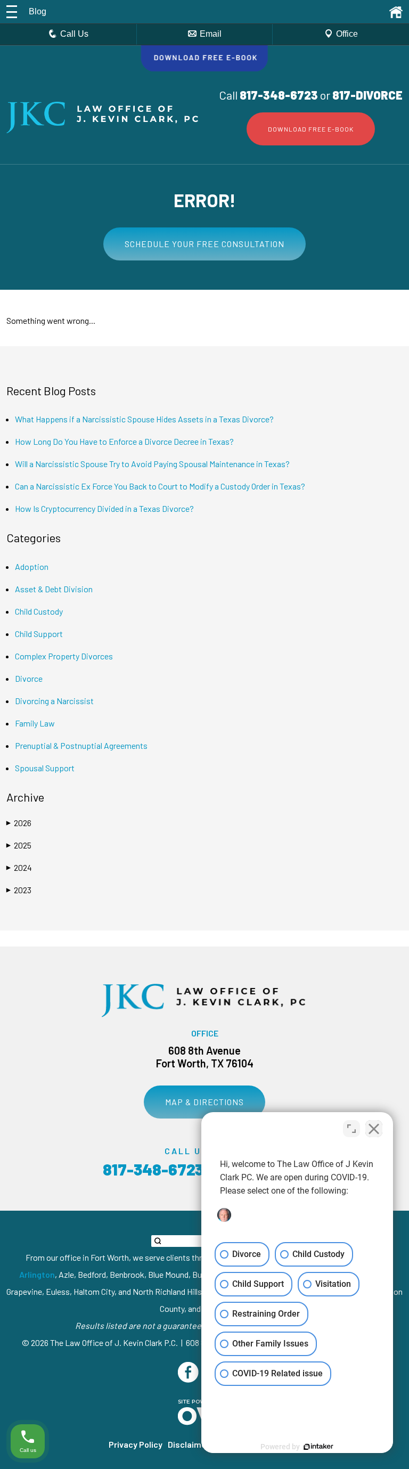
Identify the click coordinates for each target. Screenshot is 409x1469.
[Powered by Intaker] (318, 1446)
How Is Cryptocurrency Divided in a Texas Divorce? (104, 508)
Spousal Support (45, 768)
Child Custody (39, 611)
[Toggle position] (351, 1128)
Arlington (37, 1274)
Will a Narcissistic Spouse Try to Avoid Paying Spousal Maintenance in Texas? (152, 464)
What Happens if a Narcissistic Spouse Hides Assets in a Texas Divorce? (144, 419)
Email (211, 33)
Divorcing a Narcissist (54, 701)
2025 (18, 845)
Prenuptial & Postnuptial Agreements (81, 745)
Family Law (35, 723)
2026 (18, 823)
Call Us (74, 33)
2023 (18, 890)
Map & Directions (204, 1102)
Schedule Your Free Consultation (204, 244)
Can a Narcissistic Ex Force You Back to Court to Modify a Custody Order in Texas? (160, 486)
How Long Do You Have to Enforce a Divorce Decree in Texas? (124, 441)
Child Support (39, 634)
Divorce (29, 678)
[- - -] (11, 11)
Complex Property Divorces (64, 656)
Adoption (31, 566)
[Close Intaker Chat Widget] (373, 1128)
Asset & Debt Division (54, 589)
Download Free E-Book (311, 129)
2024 (19, 867)
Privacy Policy (135, 1444)
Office (347, 33)
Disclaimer (188, 1444)
